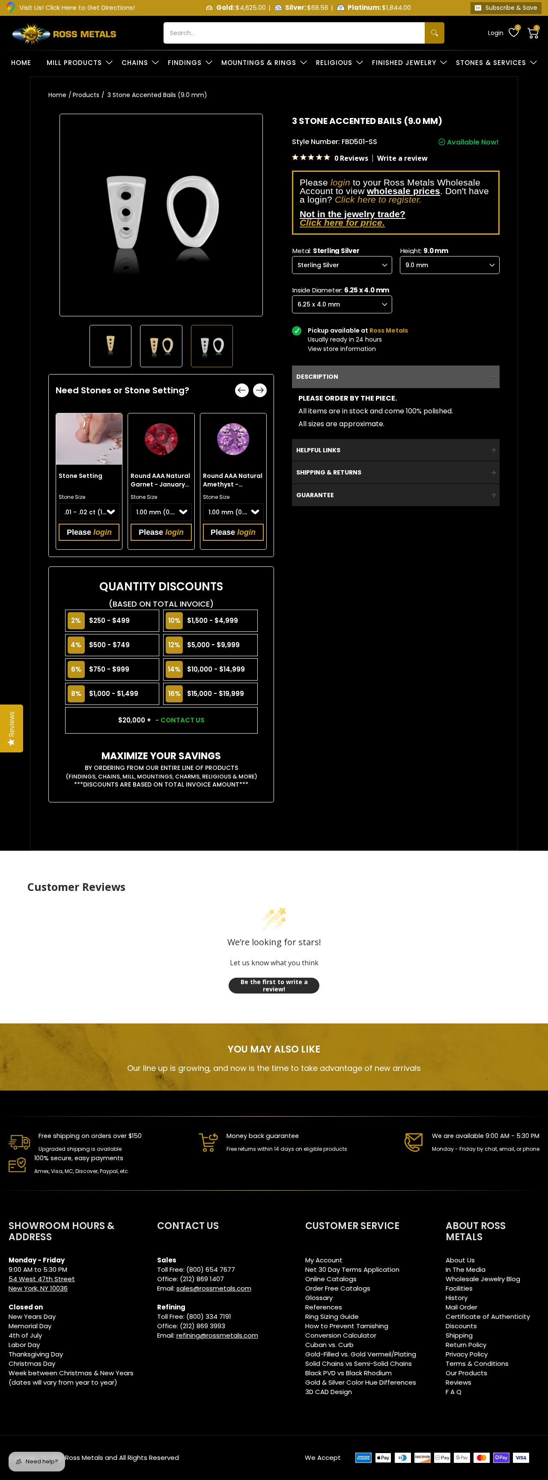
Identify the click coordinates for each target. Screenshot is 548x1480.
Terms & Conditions (477, 1363)
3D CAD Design (328, 1391)
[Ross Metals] (64, 33)
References (323, 1307)
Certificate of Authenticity (488, 1316)
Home (57, 95)
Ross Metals (84, 1457)
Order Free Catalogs (337, 1288)
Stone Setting (80, 476)
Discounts (461, 1325)
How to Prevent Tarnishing (346, 1325)
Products (86, 95)
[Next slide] (260, 390)
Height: (424, 251)
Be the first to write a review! (274, 986)
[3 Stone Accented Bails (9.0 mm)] (110, 346)
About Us (460, 1260)
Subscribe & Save (511, 7)
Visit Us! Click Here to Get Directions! (77, 7)
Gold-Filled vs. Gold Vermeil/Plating (360, 1354)
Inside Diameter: (340, 290)
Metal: (326, 251)
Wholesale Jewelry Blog (483, 1278)
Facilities (459, 1288)
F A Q (454, 1391)
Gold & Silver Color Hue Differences (360, 1382)
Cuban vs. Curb (329, 1344)
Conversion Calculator (340, 1335)
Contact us (183, 720)
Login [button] (495, 33)
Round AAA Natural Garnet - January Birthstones (160, 484)
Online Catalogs (331, 1278)
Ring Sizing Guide (332, 1316)
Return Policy (466, 1344)
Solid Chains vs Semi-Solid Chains (358, 1363)
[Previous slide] (242, 390)
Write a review (402, 158)
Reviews (458, 1382)
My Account (323, 1260)
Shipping (459, 1335)
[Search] (434, 33)
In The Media (465, 1269)
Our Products (466, 1372)
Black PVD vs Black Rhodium (348, 1372)
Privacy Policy (467, 1354)
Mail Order (461, 1307)
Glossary (319, 1297)
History (457, 1297)
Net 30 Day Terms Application (352, 1269)
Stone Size (72, 497)
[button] (533, 33)
